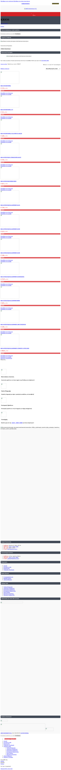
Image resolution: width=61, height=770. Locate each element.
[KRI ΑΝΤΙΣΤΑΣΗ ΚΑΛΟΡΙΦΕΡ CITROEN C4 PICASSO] (10, 346)
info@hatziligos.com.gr (12, 549)
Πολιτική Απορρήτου (9, 593)
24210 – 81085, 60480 (17, 422)
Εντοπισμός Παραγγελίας (10, 591)
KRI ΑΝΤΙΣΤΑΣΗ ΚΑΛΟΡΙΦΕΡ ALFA (10, 205)
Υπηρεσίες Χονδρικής (9, 569)
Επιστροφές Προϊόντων (9, 589)
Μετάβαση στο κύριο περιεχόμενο (22, 1)
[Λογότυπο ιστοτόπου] (30, 8)
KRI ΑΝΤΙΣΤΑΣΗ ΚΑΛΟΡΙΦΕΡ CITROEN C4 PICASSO (15, 348)
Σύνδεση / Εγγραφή (8, 757)
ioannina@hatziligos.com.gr (13, 558)
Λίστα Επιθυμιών (8, 579)
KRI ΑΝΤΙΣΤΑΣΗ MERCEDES (8, 181)
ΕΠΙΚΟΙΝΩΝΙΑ (26, 3)
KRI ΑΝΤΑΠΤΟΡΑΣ (6, 85)
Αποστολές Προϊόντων (9, 588)
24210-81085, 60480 (45, 60)
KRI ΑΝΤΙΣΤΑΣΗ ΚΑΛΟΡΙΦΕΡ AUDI (10, 229)
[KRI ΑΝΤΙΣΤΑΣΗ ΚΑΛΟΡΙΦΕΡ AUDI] (10, 226)
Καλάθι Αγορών (7, 578)
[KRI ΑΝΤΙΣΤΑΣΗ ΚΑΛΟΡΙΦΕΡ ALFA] (10, 202)
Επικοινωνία (6, 568)
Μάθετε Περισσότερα (5, 48)
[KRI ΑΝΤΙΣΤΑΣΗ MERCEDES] (10, 178)
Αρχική (5, 565)
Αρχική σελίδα (4, 64)
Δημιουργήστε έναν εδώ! (6, 768)
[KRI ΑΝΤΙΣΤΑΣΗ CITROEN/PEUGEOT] (10, 155)
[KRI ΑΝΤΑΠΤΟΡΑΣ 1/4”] (10, 107)
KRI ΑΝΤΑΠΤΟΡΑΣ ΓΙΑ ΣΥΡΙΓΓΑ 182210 (11, 133)
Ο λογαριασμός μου (8, 577)
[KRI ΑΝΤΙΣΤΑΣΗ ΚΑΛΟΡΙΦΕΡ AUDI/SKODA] (10, 274)
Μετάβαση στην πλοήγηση (7, 1)
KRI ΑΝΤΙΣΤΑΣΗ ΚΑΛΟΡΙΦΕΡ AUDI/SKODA (12, 276)
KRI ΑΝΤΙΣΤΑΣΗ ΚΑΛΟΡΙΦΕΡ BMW (10, 300)
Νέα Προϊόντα (55, 3)
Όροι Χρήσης (7, 592)
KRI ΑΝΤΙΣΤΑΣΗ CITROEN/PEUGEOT (11, 157)
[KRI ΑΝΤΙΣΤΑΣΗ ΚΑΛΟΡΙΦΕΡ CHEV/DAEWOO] (10, 322)
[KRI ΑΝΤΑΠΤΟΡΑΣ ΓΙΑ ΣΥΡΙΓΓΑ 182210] (10, 131)
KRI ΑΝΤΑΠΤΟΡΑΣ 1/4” (7, 109)
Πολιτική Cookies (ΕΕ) (9, 595)
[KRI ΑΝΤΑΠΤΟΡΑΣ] (10, 83)
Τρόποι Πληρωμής (8, 587)
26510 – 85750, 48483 (13, 557)
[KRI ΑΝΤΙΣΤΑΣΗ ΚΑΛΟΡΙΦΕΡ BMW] (10, 298)
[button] (6, 94)
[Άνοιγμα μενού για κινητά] (25, 14)
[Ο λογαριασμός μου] (28, 14)
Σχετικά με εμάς (7, 567)
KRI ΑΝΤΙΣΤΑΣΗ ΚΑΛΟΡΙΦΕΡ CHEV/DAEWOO (13, 324)
